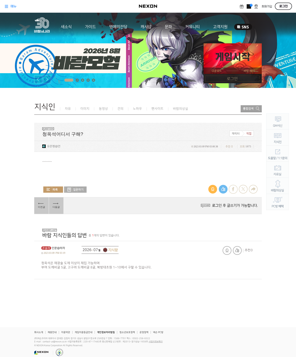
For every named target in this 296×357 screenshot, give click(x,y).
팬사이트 (157, 108)
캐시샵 (146, 27)
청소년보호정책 (127, 332)
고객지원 (220, 27)
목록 (53, 189)
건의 (120, 108)
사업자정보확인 (156, 341)
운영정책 (144, 332)
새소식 (66, 27)
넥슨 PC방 (158, 332)
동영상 (103, 108)
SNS (243, 27)
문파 (168, 27)
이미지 (84, 108)
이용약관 (65, 332)
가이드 (90, 27)
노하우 (137, 108)
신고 (227, 250)
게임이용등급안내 (83, 332)
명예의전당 (118, 27)
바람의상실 (180, 108)
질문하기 (75, 189)
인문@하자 (58, 248)
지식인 (44, 107)
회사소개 (38, 332)
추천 (237, 250)
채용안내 (52, 332)
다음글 (56, 207)
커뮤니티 (192, 27)
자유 (68, 108)
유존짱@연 (53, 146)
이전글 (41, 207)
